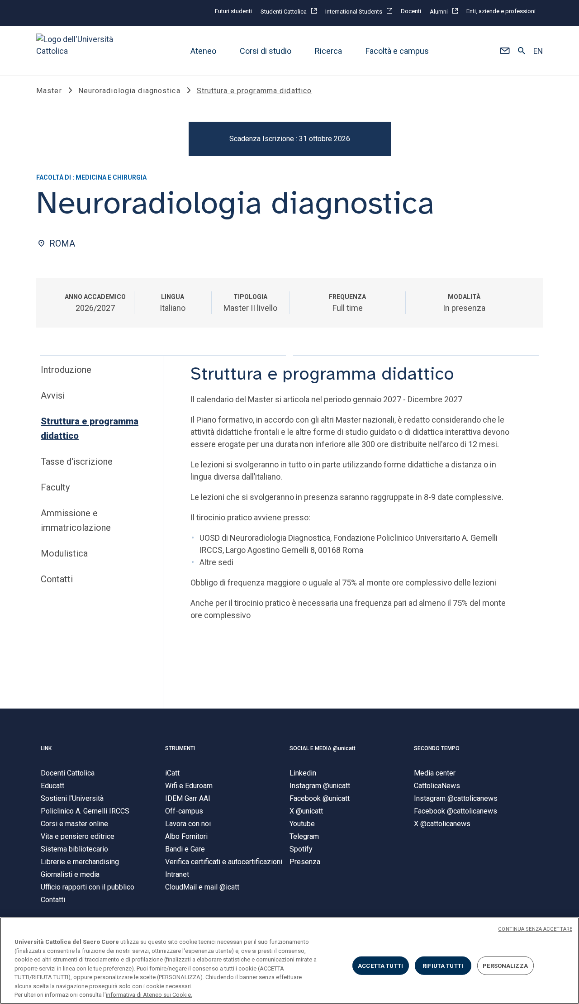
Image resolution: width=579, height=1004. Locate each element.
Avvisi (53, 395)
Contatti (57, 579)
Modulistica (64, 553)
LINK (46, 748)
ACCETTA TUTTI (380, 965)
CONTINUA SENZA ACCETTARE (535, 929)
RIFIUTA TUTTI (442, 965)
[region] (289, 960)
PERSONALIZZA (505, 965)
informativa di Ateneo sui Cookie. (149, 994)
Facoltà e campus (397, 51)
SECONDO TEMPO (437, 748)
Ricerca (328, 51)
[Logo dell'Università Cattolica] (78, 50)
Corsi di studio (265, 51)
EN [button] (538, 51)
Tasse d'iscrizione (77, 461)
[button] (504, 51)
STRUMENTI (180, 748)
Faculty (55, 487)
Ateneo (203, 51)
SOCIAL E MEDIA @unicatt (323, 748)
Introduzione (66, 369)
